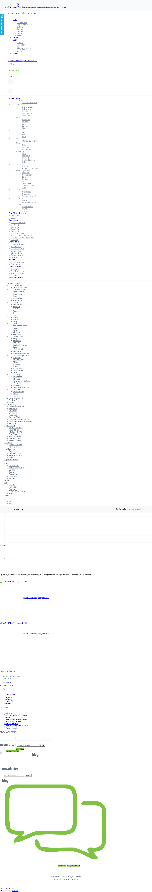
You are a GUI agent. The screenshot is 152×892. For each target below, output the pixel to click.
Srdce (24, 162)
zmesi (36, 591)
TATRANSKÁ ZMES (17, 244)
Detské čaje (15, 227)
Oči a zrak (25, 122)
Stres (24, 128)
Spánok (25, 126)
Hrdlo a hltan (26, 109)
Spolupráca (21, 31)
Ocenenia (20, 29)
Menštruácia (26, 192)
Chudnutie (25, 147)
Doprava (7, 717)
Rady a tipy (21, 45)
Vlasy (24, 137)
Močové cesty (27, 175)
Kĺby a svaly (26, 166)
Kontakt (16, 53)
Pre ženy (18, 190)
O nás (15, 20)
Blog (15, 40)
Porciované (15, 216)
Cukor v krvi (19, 101)
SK (13, 2)
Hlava (18, 118)
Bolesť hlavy (26, 120)
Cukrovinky (15, 269)
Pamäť (24, 124)
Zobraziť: (3, 545)
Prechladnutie (27, 113)
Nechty (24, 132)
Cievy (24, 154)
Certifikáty (20, 27)
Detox (24, 145)
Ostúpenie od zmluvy (11, 724)
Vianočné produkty (17, 273)
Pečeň (24, 181)
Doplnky (14, 275)
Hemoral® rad (16, 247)
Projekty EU (21, 33)
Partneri (19, 35)
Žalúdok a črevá (28, 185)
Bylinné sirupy (16, 251)
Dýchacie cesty (20, 105)
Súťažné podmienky (11, 728)
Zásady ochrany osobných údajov (15, 719)
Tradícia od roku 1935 (24, 25)
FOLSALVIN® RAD (17, 249)
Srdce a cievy (20, 151)
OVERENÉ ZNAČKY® (18, 223)
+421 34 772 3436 (5, 683)
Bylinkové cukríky (17, 257)
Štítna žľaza (26, 183)
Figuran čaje (15, 231)
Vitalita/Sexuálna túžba (30, 202)
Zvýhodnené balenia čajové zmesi (23, 238)
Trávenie (25, 211)
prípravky (36, 607)
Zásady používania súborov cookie (16, 726)
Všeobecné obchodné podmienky (16, 715)
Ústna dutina (26, 115)
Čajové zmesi (13, 220)
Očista (18, 143)
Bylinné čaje (15, 225)
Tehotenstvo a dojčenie (30, 196)
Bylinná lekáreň (14, 242)
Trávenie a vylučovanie (23, 171)
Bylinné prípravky (17, 255)
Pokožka (25, 134)
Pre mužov (19, 198)
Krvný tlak (25, 158)
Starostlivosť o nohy (29, 141)
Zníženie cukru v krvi (29, 103)
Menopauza (26, 194)
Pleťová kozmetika (17, 262)
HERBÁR (20, 43)
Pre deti (18, 205)
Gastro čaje (15, 240)
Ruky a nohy (15, 264)
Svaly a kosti (20, 164)
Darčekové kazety (17, 271)
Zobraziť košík (5, 891)
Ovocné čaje (15, 229)
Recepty (20, 47)
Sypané (13, 218)
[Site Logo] (22, 13)
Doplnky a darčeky (15, 266)
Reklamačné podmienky (12, 722)
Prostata (25, 200)
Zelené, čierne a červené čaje (21, 235)
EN (18, 4)
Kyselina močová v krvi (30, 168)
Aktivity (19, 51)
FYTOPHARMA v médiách (26, 49)
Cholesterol (26, 156)
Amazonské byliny (17, 233)
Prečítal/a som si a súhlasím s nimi (30, 7)
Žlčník (24, 188)
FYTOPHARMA (22, 23)
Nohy (17, 139)
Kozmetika (12, 259)
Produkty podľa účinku (16, 98)
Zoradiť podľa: (121, 509)
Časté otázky (9, 713)
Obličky (24, 177)
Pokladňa (15, 891)
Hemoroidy (26, 173)
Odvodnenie (26, 149)
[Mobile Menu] (9, 58)
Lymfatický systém (29, 160)
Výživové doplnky (17, 253)
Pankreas (25, 179)
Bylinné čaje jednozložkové (18, 213)
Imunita (25, 111)
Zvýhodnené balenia (16, 277)
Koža (17, 130)
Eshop (15, 38)
